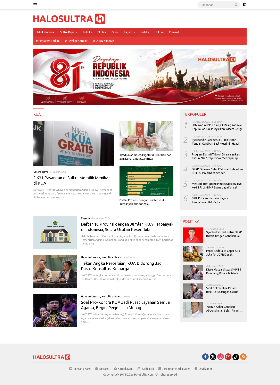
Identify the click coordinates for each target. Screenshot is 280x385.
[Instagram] (220, 357)
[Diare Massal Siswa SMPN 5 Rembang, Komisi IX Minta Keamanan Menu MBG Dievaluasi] (193, 272)
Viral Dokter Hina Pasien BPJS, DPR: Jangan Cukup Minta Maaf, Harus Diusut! (222, 290)
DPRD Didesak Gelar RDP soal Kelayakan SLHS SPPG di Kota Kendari (217, 170)
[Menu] (36, 4)
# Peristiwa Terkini (47, 40)
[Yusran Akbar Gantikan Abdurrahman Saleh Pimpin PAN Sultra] (193, 310)
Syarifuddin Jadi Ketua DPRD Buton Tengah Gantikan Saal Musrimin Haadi (215, 141)
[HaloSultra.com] (69, 18)
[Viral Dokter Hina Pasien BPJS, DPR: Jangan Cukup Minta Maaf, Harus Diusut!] (193, 291)
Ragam (128, 32)
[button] (236, 4)
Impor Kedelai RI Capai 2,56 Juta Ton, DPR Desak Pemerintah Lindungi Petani (223, 252)
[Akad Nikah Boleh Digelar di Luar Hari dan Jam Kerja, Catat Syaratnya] (146, 136)
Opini (115, 32)
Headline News (111, 257)
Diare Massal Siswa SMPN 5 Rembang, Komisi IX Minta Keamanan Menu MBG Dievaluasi (223, 271)
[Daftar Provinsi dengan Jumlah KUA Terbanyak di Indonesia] (146, 181)
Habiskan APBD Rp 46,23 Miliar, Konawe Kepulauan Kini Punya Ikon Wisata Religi (217, 126)
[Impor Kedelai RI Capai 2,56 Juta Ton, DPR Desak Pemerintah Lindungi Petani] (193, 254)
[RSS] (243, 357)
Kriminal (174, 32)
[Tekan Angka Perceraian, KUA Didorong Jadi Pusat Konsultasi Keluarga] (55, 271)
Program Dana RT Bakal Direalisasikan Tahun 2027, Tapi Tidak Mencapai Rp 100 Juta (216, 156)
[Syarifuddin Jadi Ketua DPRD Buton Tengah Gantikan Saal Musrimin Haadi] (193, 235)
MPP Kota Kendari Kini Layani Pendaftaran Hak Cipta (210, 200)
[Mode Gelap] (244, 4)
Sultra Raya (67, 32)
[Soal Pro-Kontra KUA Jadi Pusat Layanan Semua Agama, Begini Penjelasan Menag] (55, 310)
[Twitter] (213, 357)
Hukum (159, 32)
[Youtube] (228, 357)
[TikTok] (235, 357)
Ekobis (102, 32)
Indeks (145, 32)
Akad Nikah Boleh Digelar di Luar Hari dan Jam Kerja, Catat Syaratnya (145, 156)
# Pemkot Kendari (76, 40)
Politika (87, 32)
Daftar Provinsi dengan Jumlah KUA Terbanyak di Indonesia (142, 202)
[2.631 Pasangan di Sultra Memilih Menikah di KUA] (73, 143)
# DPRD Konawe (103, 40)
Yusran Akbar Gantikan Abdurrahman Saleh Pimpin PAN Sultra (223, 308)
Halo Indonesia (45, 32)
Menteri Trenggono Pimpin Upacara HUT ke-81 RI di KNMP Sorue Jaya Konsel (217, 185)
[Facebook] (205, 357)
